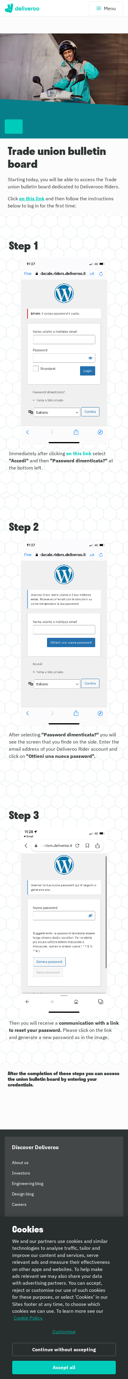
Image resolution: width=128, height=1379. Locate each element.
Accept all (64, 1367)
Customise (64, 1332)
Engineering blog (27, 1183)
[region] (64, 1298)
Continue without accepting (64, 1349)
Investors (21, 1173)
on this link (31, 198)
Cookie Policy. (28, 1318)
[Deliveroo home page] (22, 8)
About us (20, 1162)
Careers (19, 1204)
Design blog (23, 1194)
